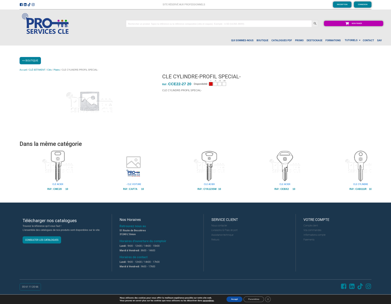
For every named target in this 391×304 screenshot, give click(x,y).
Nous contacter (219, 225)
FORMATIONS (333, 40)
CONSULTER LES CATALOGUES (41, 239)
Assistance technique (222, 234)
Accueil (23, 70)
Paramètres (253, 299)
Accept (234, 299)
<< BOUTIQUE (30, 60)
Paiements (308, 239)
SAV (379, 40)
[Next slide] (369, 170)
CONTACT (368, 40)
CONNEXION (362, 4)
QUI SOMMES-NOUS (242, 40)
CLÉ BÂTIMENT (37, 70)
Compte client (310, 225)
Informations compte (314, 234)
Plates (57, 70)
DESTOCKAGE (314, 40)
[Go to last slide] (22, 170)
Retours (215, 239)
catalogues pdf (281, 40)
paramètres (208, 300)
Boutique (262, 40)
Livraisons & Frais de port (224, 230)
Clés (49, 70)
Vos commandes (312, 230)
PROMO (299, 40)
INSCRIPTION (342, 4)
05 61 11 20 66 (30, 286)
